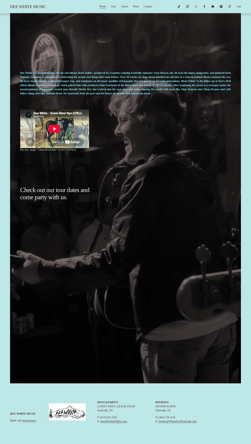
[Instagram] (187, 6)
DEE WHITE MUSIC (28, 6)
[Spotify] (221, 6)
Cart (238, 6)
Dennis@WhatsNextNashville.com (178, 421)
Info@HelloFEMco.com (113, 421)
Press (136, 6)
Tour (113, 6)
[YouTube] (212, 6)
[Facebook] (204, 6)
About (124, 6)
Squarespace (29, 420)
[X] (196, 6)
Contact (148, 6)
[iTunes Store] (229, 6)
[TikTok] (179, 6)
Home (102, 6)
